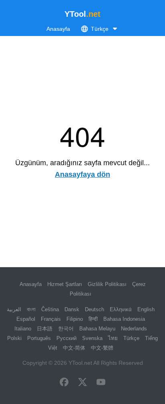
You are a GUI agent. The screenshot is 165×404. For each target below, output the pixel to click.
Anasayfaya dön (82, 174)
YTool (82, 14)
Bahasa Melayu (97, 329)
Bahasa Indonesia (124, 319)
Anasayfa (58, 29)
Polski (14, 338)
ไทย (113, 338)
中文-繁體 (102, 348)
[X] (82, 383)
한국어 (66, 329)
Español (25, 319)
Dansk (71, 309)
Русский (66, 338)
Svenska (92, 338)
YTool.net (80, 363)
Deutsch (94, 309)
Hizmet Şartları (64, 284)
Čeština (50, 309)
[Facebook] (64, 383)
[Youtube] (101, 383)
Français (51, 319)
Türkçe (131, 338)
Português (39, 338)
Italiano (22, 329)
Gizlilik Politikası (107, 284)
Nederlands (134, 329)
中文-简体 (74, 348)
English (146, 309)
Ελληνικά (121, 309)
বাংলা (31, 309)
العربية (14, 309)
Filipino (74, 319)
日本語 (44, 329)
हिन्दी (93, 319)
